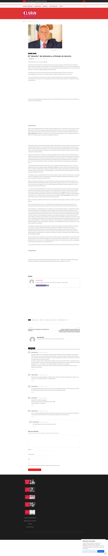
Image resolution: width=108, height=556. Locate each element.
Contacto (30, 523)
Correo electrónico (31, 454)
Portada (34, 53)
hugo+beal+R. (34, 397)
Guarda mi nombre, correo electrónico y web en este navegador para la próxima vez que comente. (44, 465)
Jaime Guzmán (47, 319)
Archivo (61, 6)
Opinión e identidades (27, 6)
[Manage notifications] (105, 553)
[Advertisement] (54, 90)
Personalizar (85, 551)
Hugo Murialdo (31, 58)
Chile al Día (36, 21)
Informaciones (37, 6)
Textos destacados (53, 6)
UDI (67, 319)
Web (29, 459)
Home (24, 21)
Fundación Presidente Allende (30, 517)
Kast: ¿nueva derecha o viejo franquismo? (34, 1)
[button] (83, 1)
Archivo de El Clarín (30, 526)
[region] (93, 546)
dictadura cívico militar (35, 319)
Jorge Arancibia (53, 319)
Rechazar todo (93, 551)
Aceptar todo (100, 551)
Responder (33, 369)
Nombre (29, 449)
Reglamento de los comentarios (30, 520)
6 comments (46, 58)
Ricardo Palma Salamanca (61, 319)
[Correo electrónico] (48, 285)
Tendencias (45, 6)
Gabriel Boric (42, 319)
